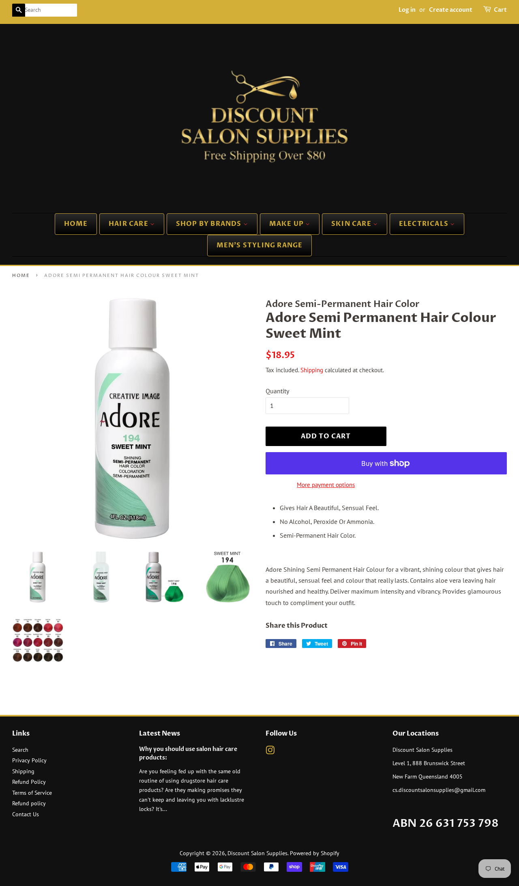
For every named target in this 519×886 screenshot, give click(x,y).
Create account (450, 10)
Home (76, 223)
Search (20, 749)
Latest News (159, 733)
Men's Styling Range (260, 245)
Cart (500, 10)
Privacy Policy (29, 760)
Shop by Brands (209, 223)
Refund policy (29, 803)
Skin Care (352, 223)
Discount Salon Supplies (257, 853)
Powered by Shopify (314, 853)
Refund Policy (29, 781)
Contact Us (25, 814)
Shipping (311, 370)
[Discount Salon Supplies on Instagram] (270, 751)
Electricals (424, 223)
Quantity (277, 391)
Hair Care (129, 223)
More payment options (326, 485)
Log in (407, 10)
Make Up (287, 223)
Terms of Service (32, 792)
